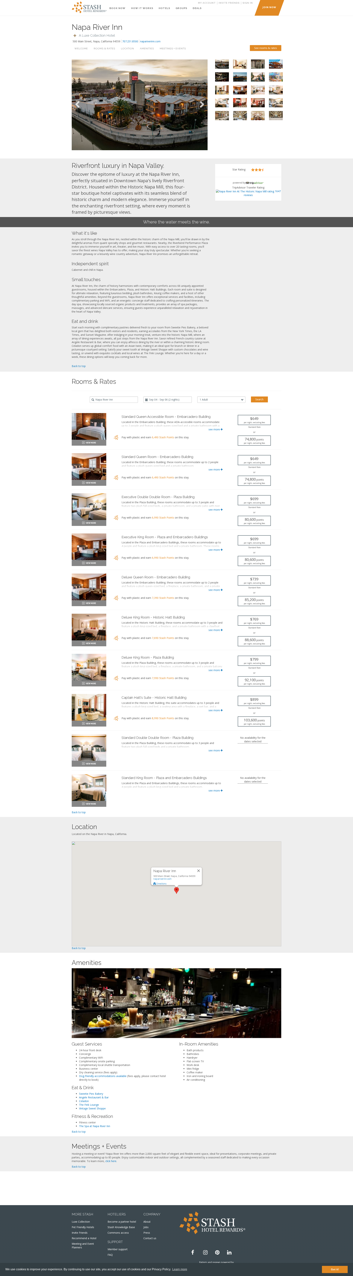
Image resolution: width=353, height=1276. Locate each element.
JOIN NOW (269, 7)
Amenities (147, 48)
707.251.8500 (130, 41)
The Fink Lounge (89, 1104)
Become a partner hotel (122, 1221)
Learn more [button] (179, 1269)
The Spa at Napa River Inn (94, 1126)
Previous (77, 104)
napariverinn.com (150, 41)
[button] (94, 35)
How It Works (142, 8)
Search (259, 399)
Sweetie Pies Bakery (91, 1093)
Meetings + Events (173, 48)
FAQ (110, 1254)
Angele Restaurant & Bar (94, 1097)
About (147, 1221)
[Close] (198, 870)
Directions (161, 883)
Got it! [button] (335, 1269)
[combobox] (114, 399)
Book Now (117, 8)
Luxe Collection (81, 1221)
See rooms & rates (265, 48)
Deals (197, 8)
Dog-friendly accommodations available (102, 1076)
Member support (118, 1249)
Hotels (164, 8)
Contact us (149, 1238)
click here (110, 1161)
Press (146, 1232)
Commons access (118, 1232)
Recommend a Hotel (84, 1238)
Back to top (79, 366)
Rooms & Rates (104, 48)
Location (127, 48)
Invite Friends (80, 1232)
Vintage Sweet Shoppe (92, 1108)
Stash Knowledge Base (121, 1227)
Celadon (84, 1101)
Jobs (146, 1227)
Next (202, 104)
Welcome (81, 48)
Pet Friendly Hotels (83, 1227)
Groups (181, 8)
